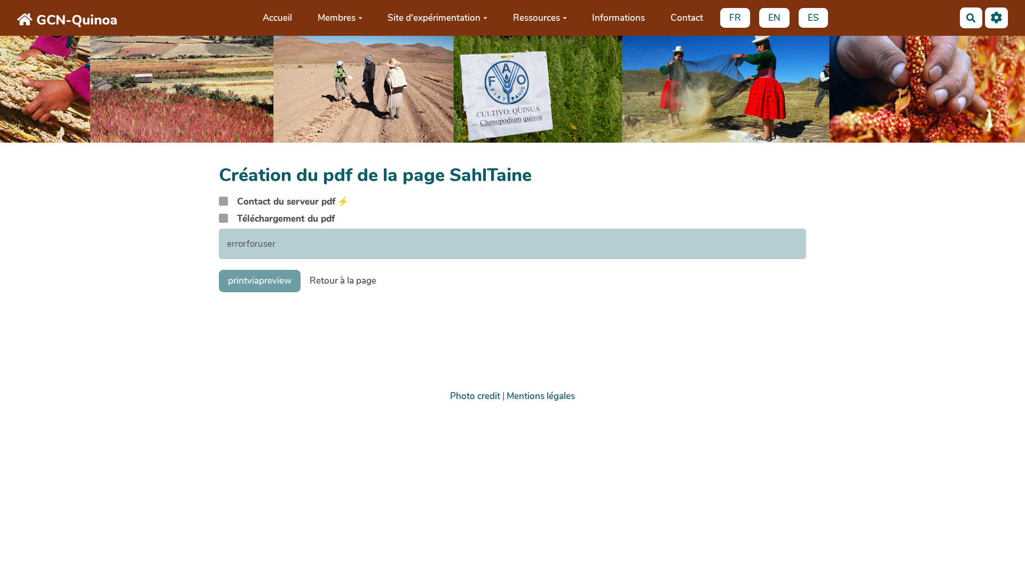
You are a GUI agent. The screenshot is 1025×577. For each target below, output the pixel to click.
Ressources (536, 18)
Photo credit (475, 396)
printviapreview (259, 281)
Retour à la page (343, 281)
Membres (337, 18)
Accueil (277, 18)
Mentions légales (541, 396)
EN (774, 18)
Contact (687, 18)
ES (813, 18)
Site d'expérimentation (434, 18)
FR (735, 18)
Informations (618, 18)
